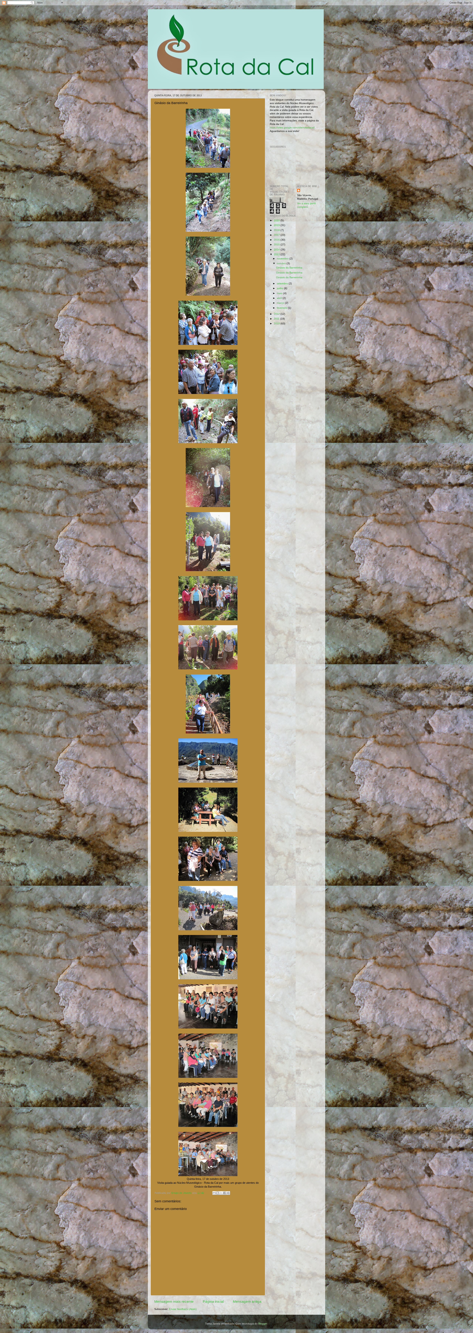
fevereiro (282, 307)
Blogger (262, 1323)
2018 (277, 230)
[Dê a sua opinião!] (218, 1193)
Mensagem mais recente (174, 1301)
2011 (277, 318)
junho (280, 288)
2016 (277, 239)
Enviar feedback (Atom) (183, 1309)
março (281, 303)
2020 (277, 220)
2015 (277, 244)
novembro (283, 258)
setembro (283, 283)
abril (280, 298)
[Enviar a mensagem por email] (214, 1193)
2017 (277, 235)
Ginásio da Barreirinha (289, 267)
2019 (277, 225)
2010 (277, 323)
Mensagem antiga (247, 1301)
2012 (277, 314)
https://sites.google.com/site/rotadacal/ (292, 127)
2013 (277, 254)
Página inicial (213, 1301)
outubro (282, 263)
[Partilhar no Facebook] (225, 1193)
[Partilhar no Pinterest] (228, 1193)
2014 (277, 249)
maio (280, 293)
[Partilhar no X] (221, 1193)
